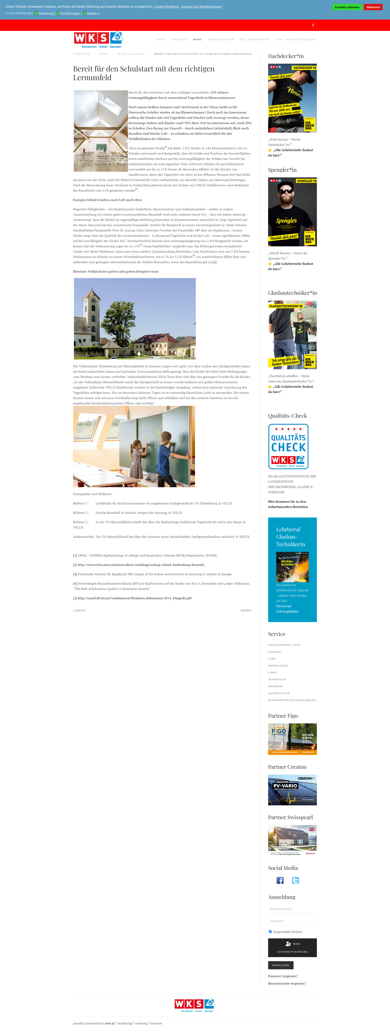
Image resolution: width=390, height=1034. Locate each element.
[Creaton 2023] (292, 789)
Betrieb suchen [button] (221, 39)
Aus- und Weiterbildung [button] (296, 39)
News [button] (197, 39)
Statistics (93, 13)
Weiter (245, 610)
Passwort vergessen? (283, 976)
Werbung (275, 686)
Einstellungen (70, 13)
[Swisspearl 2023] (292, 840)
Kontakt (275, 652)
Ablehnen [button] (373, 7)
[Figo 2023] (292, 739)
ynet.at (110, 1023)
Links (272, 672)
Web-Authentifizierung (292, 947)
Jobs (272, 658)
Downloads (278, 665)
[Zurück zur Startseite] (98, 39)
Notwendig (46, 13)
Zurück (81, 610)
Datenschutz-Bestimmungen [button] (201, 6)
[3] (75, 574)
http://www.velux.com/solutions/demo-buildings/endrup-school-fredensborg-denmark (141, 564)
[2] (75, 564)
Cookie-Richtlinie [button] (166, 6)
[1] (75, 555)
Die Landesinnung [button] (255, 39)
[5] (215, 262)
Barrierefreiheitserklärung (292, 700)
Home (161, 39)
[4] (75, 583)
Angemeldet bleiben (287, 931)
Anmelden (280, 965)
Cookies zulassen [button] (347, 7)
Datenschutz (279, 693)
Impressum (277, 679)
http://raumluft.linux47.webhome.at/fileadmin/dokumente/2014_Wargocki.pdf (134, 598)
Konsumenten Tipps (284, 645)
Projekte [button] (179, 39)
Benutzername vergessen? (287, 983)
